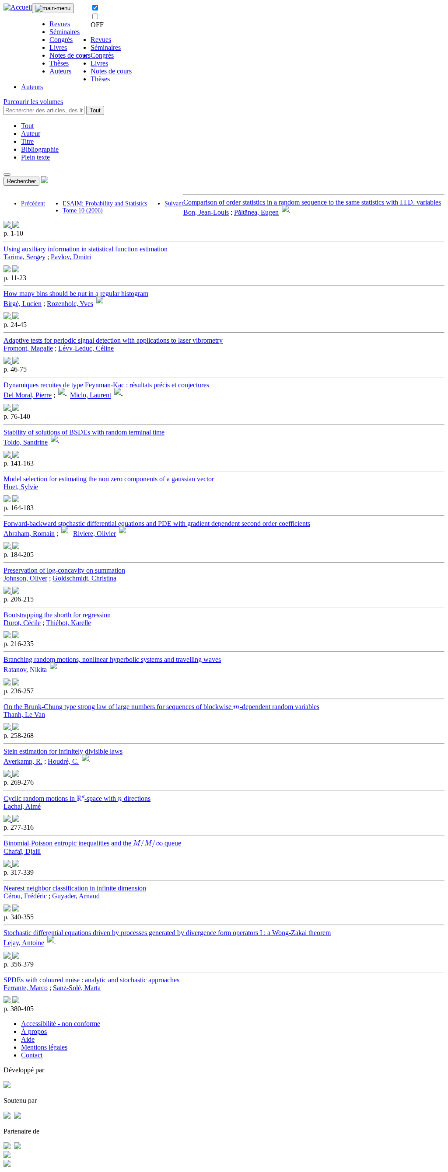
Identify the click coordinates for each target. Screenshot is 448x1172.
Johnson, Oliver (25, 578)
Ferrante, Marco (26, 987)
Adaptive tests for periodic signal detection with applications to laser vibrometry (113, 340)
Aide (28, 1039)
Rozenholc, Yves (70, 303)
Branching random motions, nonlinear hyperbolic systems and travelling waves (112, 659)
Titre (27, 141)
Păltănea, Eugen (256, 212)
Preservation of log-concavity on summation (64, 570)
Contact (31, 1055)
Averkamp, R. (23, 761)
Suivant (173, 203)
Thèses (59, 63)
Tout (95, 110)
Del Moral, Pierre (28, 395)
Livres (58, 47)
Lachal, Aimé (22, 806)
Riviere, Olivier (94, 533)
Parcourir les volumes (33, 101)
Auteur (30, 133)
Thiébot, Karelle (68, 622)
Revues (59, 24)
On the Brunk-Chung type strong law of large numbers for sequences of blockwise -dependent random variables (161, 706)
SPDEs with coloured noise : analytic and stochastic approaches (91, 980)
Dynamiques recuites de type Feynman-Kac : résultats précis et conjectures (106, 385)
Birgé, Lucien (23, 303)
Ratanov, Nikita (25, 670)
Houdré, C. (63, 761)
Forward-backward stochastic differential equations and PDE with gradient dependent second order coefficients (157, 523)
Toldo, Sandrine (26, 442)
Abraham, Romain (29, 533)
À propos (34, 1031)
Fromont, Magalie (28, 348)
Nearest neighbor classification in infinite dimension (75, 888)
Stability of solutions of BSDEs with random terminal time (84, 432)
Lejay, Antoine (24, 943)
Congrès (61, 39)
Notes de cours (70, 55)
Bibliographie (40, 149)
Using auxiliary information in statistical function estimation (86, 249)
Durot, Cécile (22, 622)
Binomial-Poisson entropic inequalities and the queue (92, 843)
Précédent (33, 203)
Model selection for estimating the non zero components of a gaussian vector (109, 479)
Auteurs (60, 71)
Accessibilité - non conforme (60, 1023)
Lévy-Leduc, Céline (86, 348)
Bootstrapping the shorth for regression (57, 615)
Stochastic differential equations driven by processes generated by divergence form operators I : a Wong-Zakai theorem (167, 932)
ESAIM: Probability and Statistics (105, 203)
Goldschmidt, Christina (84, 578)
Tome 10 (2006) (83, 210)
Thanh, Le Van (24, 714)
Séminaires (64, 31)
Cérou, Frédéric (25, 896)
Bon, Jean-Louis (206, 212)
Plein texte (35, 157)
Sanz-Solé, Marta (77, 987)
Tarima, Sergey (25, 257)
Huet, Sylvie (21, 486)
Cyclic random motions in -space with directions (77, 798)
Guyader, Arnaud (76, 896)
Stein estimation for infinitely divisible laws (63, 751)
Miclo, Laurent (90, 395)
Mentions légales (44, 1047)
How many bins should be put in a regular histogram (76, 293)
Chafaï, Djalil (22, 851)
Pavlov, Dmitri (71, 257)
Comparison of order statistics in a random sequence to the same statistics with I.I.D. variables (312, 202)
